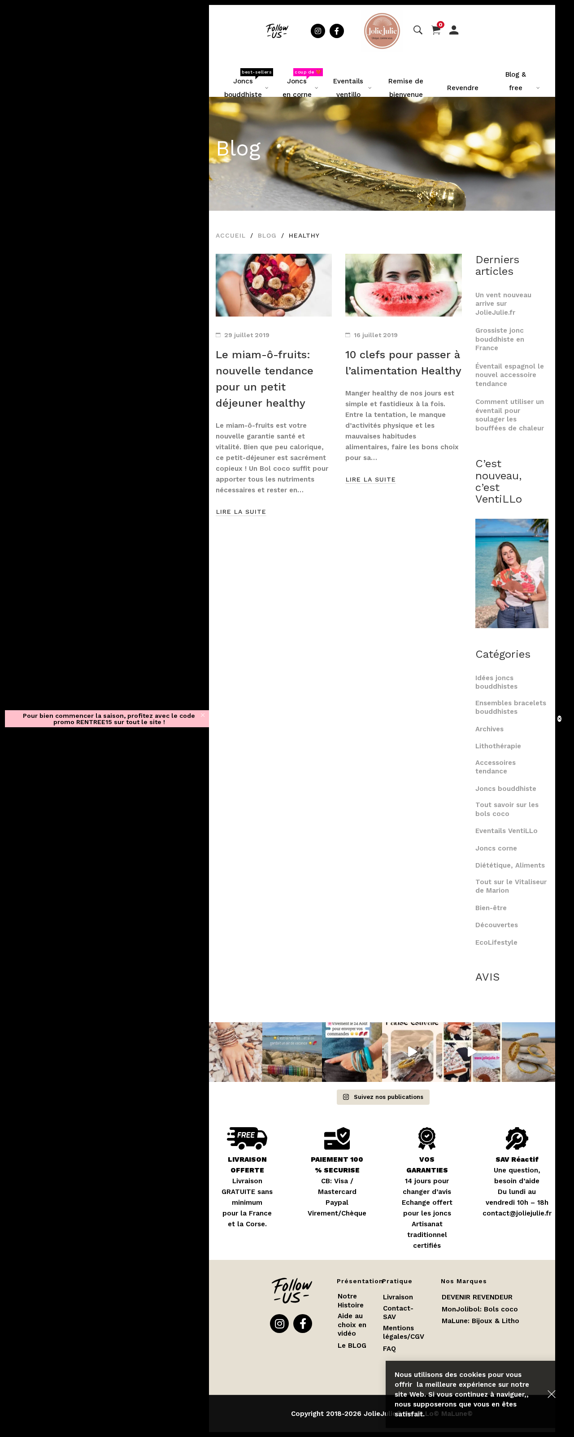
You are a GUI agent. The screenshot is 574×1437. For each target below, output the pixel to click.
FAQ (389, 1349)
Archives (489, 729)
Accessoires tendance (495, 767)
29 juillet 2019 (247, 335)
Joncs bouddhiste (505, 789)
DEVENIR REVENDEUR (477, 1297)
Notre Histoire (351, 1300)
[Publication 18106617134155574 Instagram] (352, 1052)
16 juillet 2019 (376, 335)
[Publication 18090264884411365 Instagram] (412, 1052)
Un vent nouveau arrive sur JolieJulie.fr (503, 304)
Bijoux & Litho (495, 1321)
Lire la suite (241, 511)
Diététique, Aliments (510, 865)
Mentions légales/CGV (403, 1332)
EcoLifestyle (496, 942)
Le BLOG (352, 1345)
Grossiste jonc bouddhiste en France (499, 339)
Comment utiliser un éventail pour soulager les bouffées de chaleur (509, 415)
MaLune (455, 1321)
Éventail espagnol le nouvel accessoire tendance (509, 375)
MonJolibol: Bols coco (480, 1309)
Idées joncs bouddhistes (496, 682)
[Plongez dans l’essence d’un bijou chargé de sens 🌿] (532, 1052)
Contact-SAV (398, 1312)
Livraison (398, 1297)
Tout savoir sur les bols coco (507, 809)
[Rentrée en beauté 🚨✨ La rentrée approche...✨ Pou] (232, 1052)
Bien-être (491, 908)
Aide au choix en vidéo (352, 1324)
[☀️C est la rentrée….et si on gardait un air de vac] (292, 1052)
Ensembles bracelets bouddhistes (510, 707)
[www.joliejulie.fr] (472, 1052)
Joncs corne (496, 848)
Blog (267, 235)
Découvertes (496, 925)
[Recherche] (417, 30)
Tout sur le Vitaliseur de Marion (511, 886)
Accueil (231, 235)
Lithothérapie (498, 746)
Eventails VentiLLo (506, 831)
